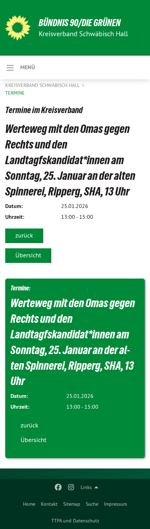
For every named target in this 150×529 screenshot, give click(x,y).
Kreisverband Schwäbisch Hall (43, 85)
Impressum (115, 504)
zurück (24, 235)
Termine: (20, 288)
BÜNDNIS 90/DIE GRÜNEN (80, 22)
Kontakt (49, 504)
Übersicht (28, 255)
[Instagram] (71, 487)
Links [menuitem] (86, 487)
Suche (92, 504)
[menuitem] (29, 504)
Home (29, 504)
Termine (15, 93)
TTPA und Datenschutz (75, 521)
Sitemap (71, 504)
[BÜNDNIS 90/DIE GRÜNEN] (17, 27)
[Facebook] (58, 487)
